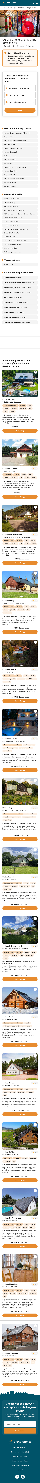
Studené (6, 1287)
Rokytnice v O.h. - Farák (11, 199)
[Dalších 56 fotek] (20, 584)
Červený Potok (8, 1085)
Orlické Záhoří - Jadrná (11, 221)
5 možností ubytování (23, 415)
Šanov (6, 741)
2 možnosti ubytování (23, 481)
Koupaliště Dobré (9, 163)
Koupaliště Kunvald (10, 137)
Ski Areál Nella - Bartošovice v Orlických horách (19, 214)
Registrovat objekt (20, 1456)
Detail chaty (20, 431)
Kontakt (20, 1470)
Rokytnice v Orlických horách (27, 8)
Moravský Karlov (9, 537)
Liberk (6, 1356)
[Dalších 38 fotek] (20, 930)
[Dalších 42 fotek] (20, 518)
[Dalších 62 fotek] (20, 1268)
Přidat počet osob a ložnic (18, 102)
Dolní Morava (8, 879)
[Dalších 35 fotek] (20, 1202)
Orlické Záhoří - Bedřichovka (13, 233)
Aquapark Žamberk (10, 144)
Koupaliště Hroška (10, 182)
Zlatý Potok (7, 1220)
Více (8, 423)
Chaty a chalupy (11, 8)
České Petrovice (9, 237)
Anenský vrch (8, 264)
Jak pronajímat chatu (20, 1461)
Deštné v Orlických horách (12, 244)
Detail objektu (20, 1180)
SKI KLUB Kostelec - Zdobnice (14, 210)
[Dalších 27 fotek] (20, 1337)
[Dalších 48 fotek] (20, 452)
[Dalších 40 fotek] (20, 1136)
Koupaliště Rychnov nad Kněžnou (15, 141)
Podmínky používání (20, 1447)
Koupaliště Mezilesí (10, 175)
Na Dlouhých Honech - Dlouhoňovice (16, 229)
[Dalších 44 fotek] (20, 722)
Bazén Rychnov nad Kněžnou (13, 148)
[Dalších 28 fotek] (20, 791)
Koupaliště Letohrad (10, 171)
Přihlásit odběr (20, 1431)
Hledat (20, 110)
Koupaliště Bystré (10, 186)
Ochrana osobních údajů (20, 1452)
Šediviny (6, 402)
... (2, 8)
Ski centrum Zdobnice (11, 206)
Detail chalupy (20, 497)
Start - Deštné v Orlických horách (15, 240)
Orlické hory (30, 46)
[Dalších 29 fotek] (20, 860)
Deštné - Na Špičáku (10, 248)
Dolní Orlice (7, 1019)
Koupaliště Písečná (10, 160)
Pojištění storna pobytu (20, 1465)
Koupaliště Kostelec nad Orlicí (14, 179)
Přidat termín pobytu (16, 95)
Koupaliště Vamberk (10, 152)
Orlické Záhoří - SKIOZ (11, 225)
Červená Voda (19, 537)
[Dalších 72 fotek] (20, 383)
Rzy (5, 672)
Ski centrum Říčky (9, 202)
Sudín (5, 471)
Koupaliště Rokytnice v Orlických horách (17, 133)
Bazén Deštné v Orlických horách (15, 167)
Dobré (11, 402)
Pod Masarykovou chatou (12, 252)
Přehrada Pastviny (10, 156)
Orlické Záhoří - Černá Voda (13, 218)
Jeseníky (15, 879)
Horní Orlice (7, 948)
